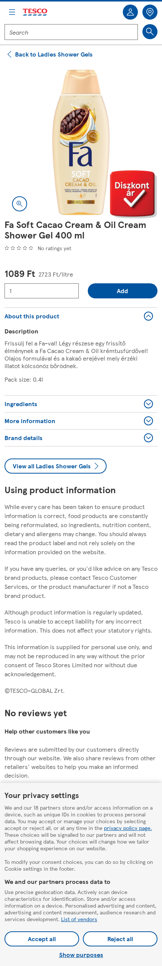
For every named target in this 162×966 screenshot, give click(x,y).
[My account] (130, 12)
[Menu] (12, 12)
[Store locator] (149, 12)
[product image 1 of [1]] (81, 142)
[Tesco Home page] (35, 12)
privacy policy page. (128, 827)
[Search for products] (149, 31)
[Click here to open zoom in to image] (19, 203)
